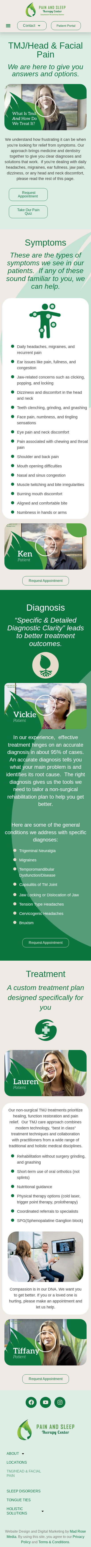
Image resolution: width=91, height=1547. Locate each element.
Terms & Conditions (53, 1542)
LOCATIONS (17, 1462)
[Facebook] (31, 1402)
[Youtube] (45, 1402)
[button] (8, 25)
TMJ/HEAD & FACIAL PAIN (24, 1473)
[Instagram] (59, 1402)
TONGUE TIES (19, 1500)
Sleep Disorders (24, 1491)
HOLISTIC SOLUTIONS (17, 1511)
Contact (29, 25)
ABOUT (13, 1453)
